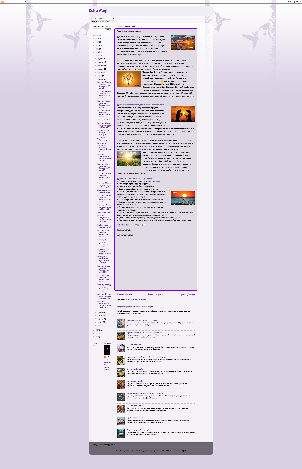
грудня (100, 59)
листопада (101, 62)
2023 (97, 46)
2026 (97, 39)
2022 (97, 49)
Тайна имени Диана (104, 212)
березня (101, 319)
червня (100, 79)
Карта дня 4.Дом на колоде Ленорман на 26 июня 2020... (104, 125)
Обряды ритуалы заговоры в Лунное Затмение (104, 251)
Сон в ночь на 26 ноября (135, 381)
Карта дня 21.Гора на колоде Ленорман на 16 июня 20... (104, 185)
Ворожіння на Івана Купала (136, 418)
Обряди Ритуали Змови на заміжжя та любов (135, 307)
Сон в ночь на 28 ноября (135, 369)
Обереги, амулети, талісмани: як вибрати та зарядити (145, 393)
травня (100, 312)
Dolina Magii (98, 11)
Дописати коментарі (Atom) (137, 300)
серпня (100, 72)
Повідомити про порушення (104, 445)
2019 (97, 330)
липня (100, 76)
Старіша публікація (186, 294)
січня (100, 326)
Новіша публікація (124, 294)
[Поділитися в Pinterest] (145, 225)
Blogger (183, 451)
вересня (101, 69)
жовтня (100, 66)
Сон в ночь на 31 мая (134, 345)
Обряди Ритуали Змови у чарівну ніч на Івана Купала (145, 333)
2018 (97, 333)
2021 (97, 52)
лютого (100, 322)
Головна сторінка (155, 294)
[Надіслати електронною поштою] (136, 225)
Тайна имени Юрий (103, 120)
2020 (98, 56)
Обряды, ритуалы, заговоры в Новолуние (103, 133)
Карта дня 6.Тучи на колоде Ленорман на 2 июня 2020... (104, 296)
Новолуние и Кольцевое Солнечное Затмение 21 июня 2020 (104, 147)
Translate (107, 22)
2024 (97, 42)
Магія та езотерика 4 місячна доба (138, 430)
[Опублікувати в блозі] (138, 225)
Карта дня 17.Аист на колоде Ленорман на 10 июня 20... (104, 207)
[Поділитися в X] (140, 225)
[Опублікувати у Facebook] (142, 225)
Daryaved (109, 358)
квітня (100, 315)
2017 (97, 337)
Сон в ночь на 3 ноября (135, 406)
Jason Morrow (166, 451)
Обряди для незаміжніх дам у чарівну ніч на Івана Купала (146, 357)
